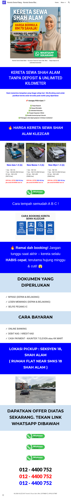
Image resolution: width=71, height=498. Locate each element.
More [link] (62, 2)
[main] (35, 61)
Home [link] (57, 2)
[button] (69, 2)
